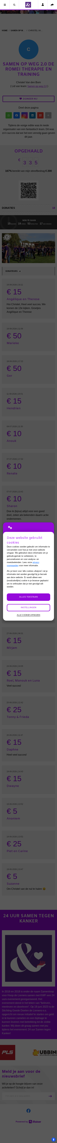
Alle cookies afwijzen (28, 615)
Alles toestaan (28, 597)
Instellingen (28, 607)
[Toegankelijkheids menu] (53, 1139)
